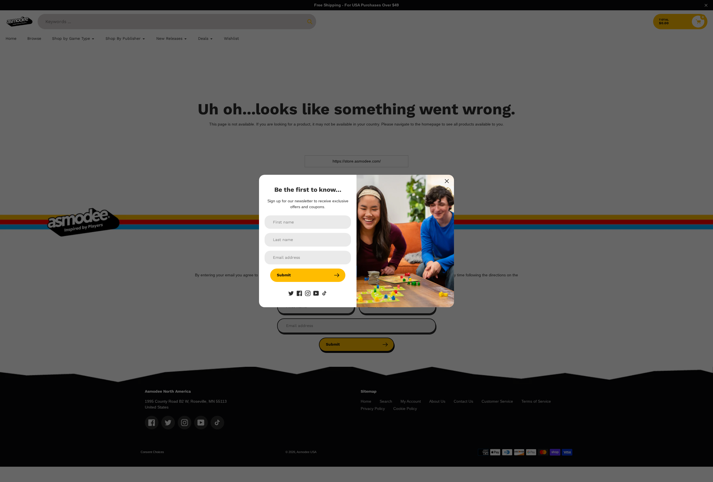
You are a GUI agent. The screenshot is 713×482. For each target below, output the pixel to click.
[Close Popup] (446, 181)
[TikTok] (324, 293)
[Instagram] (308, 293)
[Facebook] (299, 293)
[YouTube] (316, 293)
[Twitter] (291, 293)
